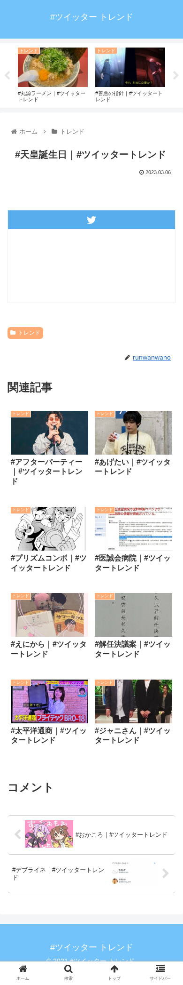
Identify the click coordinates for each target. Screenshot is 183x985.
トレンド (29, 332)
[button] (164, 840)
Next (176, 75)
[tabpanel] (52, 74)
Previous (7, 75)
